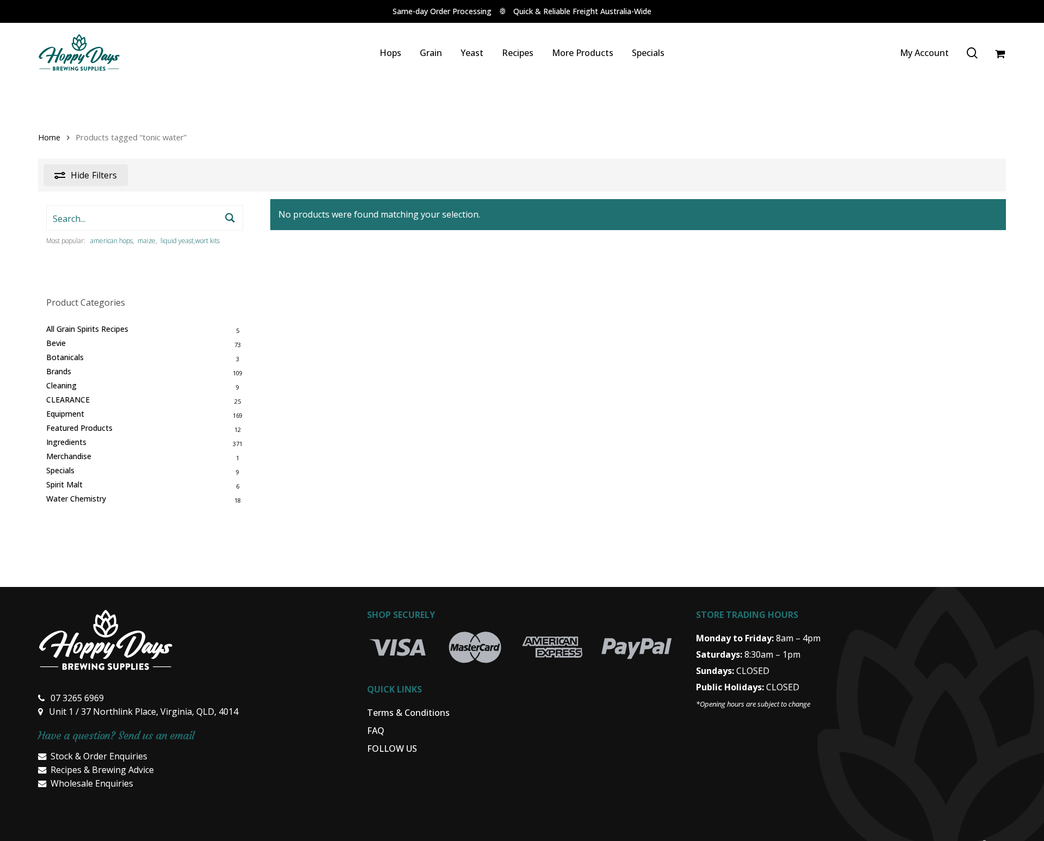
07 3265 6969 (77, 698)
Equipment (65, 414)
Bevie (56, 343)
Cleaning (61, 385)
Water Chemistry (76, 498)
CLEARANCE (68, 399)
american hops (111, 240)
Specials (60, 470)
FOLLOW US (392, 749)
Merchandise (68, 456)
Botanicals (65, 357)
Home (49, 137)
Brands (58, 371)
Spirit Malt (64, 484)
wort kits (207, 240)
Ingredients (66, 442)
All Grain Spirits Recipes (87, 329)
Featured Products (79, 428)
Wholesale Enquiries (92, 783)
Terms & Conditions (408, 713)
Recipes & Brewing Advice (102, 770)
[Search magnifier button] (230, 218)
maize (147, 240)
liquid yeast (177, 240)
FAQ (375, 731)
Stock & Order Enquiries (99, 756)
